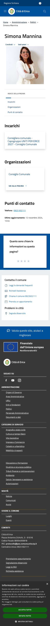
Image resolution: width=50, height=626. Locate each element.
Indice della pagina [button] (16, 93)
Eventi (9, 520)
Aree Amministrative (15, 396)
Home (5, 22)
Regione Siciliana (11, 3)
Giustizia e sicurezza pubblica (18, 467)
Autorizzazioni (12, 483)
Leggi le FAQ (11, 566)
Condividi (9, 44)
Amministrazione (19, 22)
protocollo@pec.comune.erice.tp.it (21, 543)
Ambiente (10, 475)
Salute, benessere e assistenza (19, 479)
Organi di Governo (14, 392)
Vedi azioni (22, 44)
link (10, 604)
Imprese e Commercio (15, 442)
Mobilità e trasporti (14, 450)
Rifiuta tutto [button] (25, 616)
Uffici (8, 400)
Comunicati (11, 500)
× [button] (47, 584)
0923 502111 (20, 210)
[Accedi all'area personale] (40, 3)
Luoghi (9, 516)
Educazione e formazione (17, 462)
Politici (33, 22)
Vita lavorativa (12, 438)
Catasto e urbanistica (15, 446)
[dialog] (25, 603)
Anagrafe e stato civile (15, 429)
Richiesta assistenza (15, 571)
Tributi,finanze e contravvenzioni (20, 471)
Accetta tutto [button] (24, 610)
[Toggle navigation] (5, 11)
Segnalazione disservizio (16, 562)
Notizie (9, 496)
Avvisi (8, 504)
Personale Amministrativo (17, 413)
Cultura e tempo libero (15, 433)
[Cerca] (44, 11)
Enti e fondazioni (13, 404)
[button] (25, 621)
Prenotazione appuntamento (18, 558)
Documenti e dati (13, 417)
